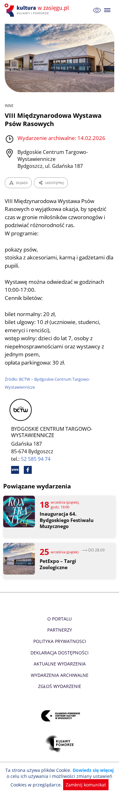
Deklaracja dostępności (59, 653)
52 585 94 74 (35, 458)
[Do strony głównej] (37, 10)
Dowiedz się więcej (93, 770)
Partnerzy (59, 630)
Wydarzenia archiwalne (60, 675)
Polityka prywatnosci (59, 641)
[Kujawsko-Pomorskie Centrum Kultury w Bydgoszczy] (59, 716)
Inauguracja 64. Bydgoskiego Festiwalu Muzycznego (67, 520)
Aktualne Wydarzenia (60, 664)
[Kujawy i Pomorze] (59, 743)
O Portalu (59, 619)
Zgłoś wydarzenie (59, 686)
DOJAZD (22, 183)
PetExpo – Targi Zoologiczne (58, 564)
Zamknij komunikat (86, 785)
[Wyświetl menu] (107, 10)
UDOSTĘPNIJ (54, 183)
